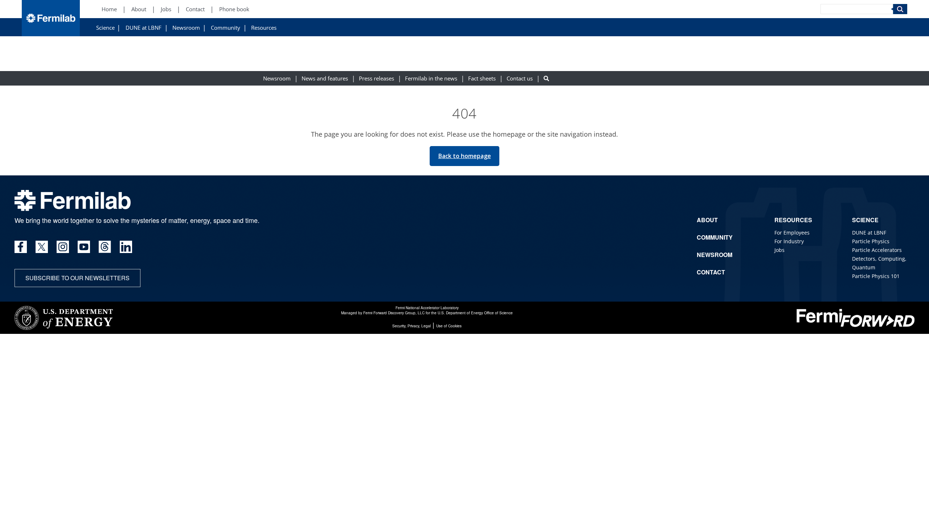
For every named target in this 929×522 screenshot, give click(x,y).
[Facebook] (21, 247)
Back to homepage (464, 156)
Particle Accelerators (877, 249)
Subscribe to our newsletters (77, 278)
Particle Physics (870, 241)
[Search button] (546, 78)
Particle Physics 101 (876, 276)
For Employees (792, 232)
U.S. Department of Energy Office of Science (475, 312)
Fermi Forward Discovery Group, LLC (394, 312)
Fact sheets (482, 78)
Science (105, 27)
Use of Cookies (449, 325)
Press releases (376, 78)
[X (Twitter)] (42, 247)
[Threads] (105, 247)
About (138, 9)
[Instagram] (63, 247)
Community (225, 27)
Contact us (520, 78)
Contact (195, 9)
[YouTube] (84, 247)
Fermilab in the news (431, 78)
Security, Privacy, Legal (411, 325)
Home (109, 9)
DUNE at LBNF (143, 27)
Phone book (234, 9)
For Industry (789, 241)
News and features (325, 78)
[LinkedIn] (126, 247)
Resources (264, 27)
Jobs (166, 9)
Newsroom (186, 27)
